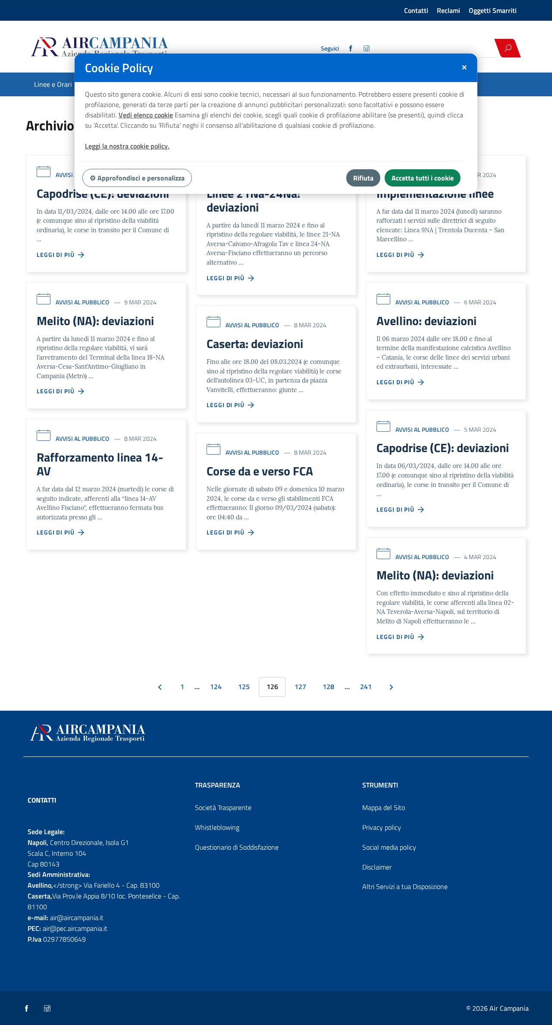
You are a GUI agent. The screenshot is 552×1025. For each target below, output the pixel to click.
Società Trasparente (223, 807)
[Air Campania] (130, 48)
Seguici (330, 48)
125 (244, 686)
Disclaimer (377, 867)
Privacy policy (381, 827)
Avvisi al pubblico (82, 302)
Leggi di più (57, 254)
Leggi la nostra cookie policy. (127, 146)
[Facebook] (351, 48)
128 (328, 686)
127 (300, 686)
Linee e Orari (53, 84)
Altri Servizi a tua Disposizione (405, 886)
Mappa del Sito (383, 807)
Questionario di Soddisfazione (237, 847)
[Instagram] (367, 48)
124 (216, 686)
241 (366, 686)
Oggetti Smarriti (493, 10)
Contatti (416, 10)
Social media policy (389, 847)
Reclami (448, 10)
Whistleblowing (217, 827)
